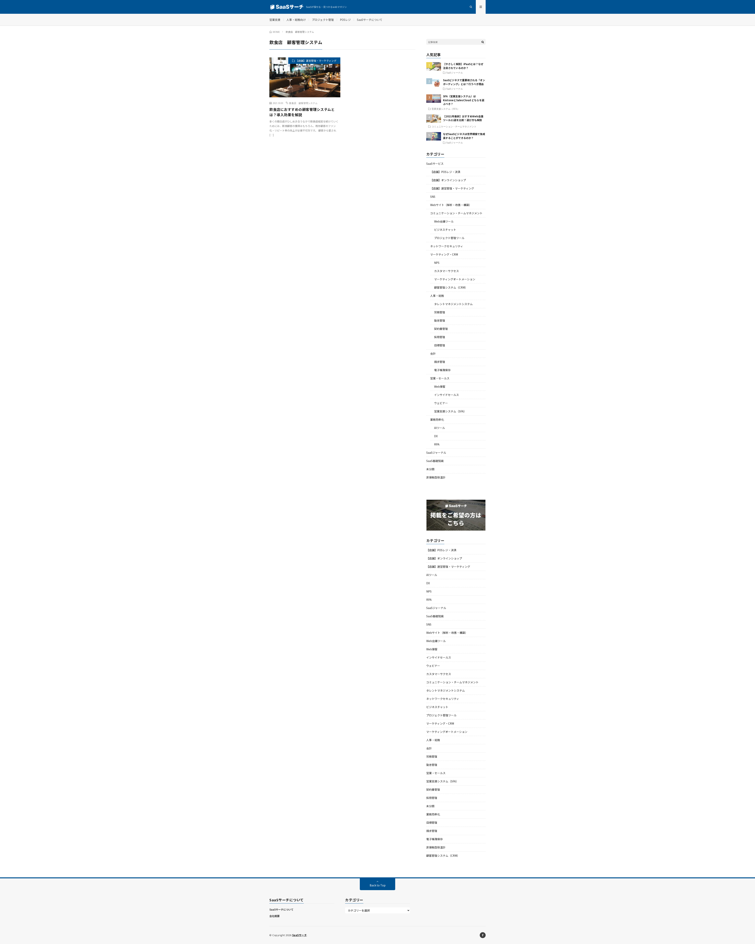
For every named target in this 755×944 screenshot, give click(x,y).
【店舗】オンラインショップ (448, 180)
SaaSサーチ (299, 935)
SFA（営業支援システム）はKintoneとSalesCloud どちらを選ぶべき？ (463, 100)
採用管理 (439, 337)
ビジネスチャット (445, 230)
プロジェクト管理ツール (449, 238)
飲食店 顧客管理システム (303, 103)
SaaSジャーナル (454, 72)
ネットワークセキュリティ (446, 246)
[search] (483, 42)
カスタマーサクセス (446, 271)
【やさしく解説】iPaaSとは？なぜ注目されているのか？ (463, 66)
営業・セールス (439, 378)
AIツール (439, 428)
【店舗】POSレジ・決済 (445, 172)
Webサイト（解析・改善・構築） (451, 205)
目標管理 (439, 345)
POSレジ (345, 20)
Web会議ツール (444, 221)
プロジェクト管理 (323, 20)
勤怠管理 (439, 320)
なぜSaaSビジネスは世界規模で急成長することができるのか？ (464, 136)
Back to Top (378, 885)
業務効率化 (437, 419)
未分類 (430, 469)
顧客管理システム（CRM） (451, 287)
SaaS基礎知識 (435, 461)
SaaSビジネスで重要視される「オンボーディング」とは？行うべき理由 (464, 82)
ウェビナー (441, 403)
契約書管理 (441, 329)
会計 (433, 353)
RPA (436, 444)
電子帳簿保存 (442, 370)
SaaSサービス (435, 164)
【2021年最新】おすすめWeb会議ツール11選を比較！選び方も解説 (463, 118)
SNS (432, 197)
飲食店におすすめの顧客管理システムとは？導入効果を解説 (302, 112)
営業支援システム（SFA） (445, 109)
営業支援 (274, 20)
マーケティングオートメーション (454, 279)
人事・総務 (437, 296)
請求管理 (439, 362)
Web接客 (439, 386)
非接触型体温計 (436, 477)
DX (436, 436)
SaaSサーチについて (369, 20)
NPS (436, 263)
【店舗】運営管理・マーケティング (316, 61)
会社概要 (274, 916)
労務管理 (439, 312)
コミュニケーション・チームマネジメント (454, 126)
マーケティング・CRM (444, 254)
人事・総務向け (296, 20)
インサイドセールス (446, 395)
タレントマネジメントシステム (453, 304)
